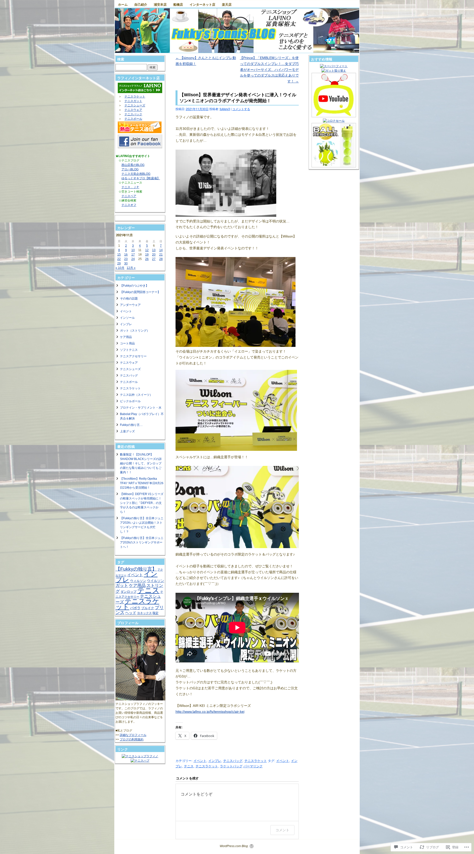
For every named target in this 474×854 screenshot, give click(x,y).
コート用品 (127, 343)
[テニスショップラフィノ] (140, 756)
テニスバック (133, 114)
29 (119, 263)
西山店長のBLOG (132, 165)
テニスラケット (255, 761)
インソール (127, 317)
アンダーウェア (130, 305)
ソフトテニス (129, 350)
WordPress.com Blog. (234, 846)
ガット (122, 585)
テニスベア (128, 196)
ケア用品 (126, 337)
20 (154, 254)
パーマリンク (253, 766)
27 (154, 259)
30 (126, 263)
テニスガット (133, 101)
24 (133, 259)
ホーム (123, 4)
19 (147, 254)
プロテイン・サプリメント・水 (140, 407)
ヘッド (130, 613)
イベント (200, 761)
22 (119, 259)
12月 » (131, 268)
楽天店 (227, 4)
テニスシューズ (134, 105)
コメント (282, 830)
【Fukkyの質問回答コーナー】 (140, 292)
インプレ (214, 761)
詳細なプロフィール (133, 735)
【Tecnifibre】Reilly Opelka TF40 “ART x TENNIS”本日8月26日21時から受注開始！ (141, 483)
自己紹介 (140, 4)
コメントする (241, 109)
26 (147, 259)
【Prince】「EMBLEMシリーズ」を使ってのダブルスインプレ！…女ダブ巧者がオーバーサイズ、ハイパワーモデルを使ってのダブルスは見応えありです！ (269, 69)
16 (126, 254)
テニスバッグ (232, 761)
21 (161, 254)
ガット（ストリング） (135, 330)
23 (126, 259)
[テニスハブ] (140, 760)
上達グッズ (127, 431)
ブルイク (147, 608)
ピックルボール (130, 401)
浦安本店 (160, 4)
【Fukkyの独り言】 (136, 569)
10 (133, 250)
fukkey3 (225, 109)
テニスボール (133, 118)
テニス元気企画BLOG (135, 174)
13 (154, 250)
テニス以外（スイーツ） (136, 395)
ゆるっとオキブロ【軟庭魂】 (140, 178)
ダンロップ (128, 592)
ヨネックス (144, 613)
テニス (189, 766)
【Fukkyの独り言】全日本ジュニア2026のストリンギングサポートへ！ (141, 542)
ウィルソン (138, 581)
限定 (155, 613)
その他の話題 (129, 298)
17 (133, 254)
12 (147, 250)
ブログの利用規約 (131, 739)
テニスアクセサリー (133, 356)
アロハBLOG (129, 169)
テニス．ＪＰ (130, 187)
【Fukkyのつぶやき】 (134, 285)
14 (161, 250)
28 (161, 259)
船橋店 (178, 4)
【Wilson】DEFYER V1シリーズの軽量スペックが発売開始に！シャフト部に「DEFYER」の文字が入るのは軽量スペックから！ (141, 503)
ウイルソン (155, 581)
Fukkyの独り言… (131, 425)
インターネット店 (202, 4)
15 (119, 254)
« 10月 (120, 268)
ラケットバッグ (231, 766)
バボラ (135, 608)
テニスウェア (133, 110)
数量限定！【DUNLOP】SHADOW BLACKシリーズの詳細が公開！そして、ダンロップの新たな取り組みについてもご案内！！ (141, 463)
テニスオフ (128, 205)
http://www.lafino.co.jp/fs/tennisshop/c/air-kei (210, 712)
